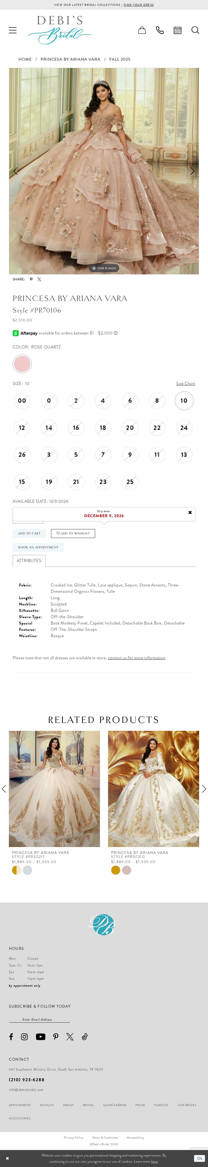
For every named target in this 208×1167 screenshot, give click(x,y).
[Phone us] (160, 30)
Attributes (29, 561)
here (154, 1161)
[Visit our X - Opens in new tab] (70, 1036)
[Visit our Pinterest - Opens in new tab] (56, 1036)
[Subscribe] (68, 1020)
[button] (13, 30)
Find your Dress (139, 5)
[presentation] (54, 789)
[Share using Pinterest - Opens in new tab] (31, 279)
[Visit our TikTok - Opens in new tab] (85, 1036)
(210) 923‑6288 (27, 1079)
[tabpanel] (104, 171)
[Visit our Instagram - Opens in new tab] (24, 1037)
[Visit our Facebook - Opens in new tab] (11, 1037)
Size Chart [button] (185, 383)
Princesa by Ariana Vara (70, 59)
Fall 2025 (120, 59)
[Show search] (195, 30)
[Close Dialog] (7, 1158)
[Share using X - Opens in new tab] (39, 279)
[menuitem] (13, 30)
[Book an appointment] (177, 30)
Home (25, 59)
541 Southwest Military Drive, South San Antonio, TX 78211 (56, 1069)
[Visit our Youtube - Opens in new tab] (41, 1036)
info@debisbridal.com (26, 1090)
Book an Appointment (38, 547)
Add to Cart (29, 533)
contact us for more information (136, 658)
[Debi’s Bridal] (59, 30)
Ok (199, 1158)
